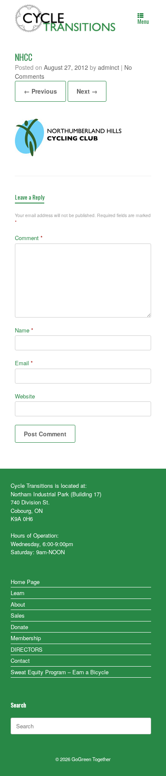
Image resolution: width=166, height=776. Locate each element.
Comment (29, 238)
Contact (20, 660)
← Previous (40, 91)
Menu (143, 21)
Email (24, 363)
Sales (18, 615)
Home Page (25, 582)
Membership (26, 638)
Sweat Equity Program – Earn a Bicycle (60, 672)
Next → (87, 91)
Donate (19, 627)
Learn (17, 593)
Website (25, 396)
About (18, 604)
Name (24, 330)
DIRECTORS (27, 649)
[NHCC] (68, 153)
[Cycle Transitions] (66, 18)
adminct (108, 67)
